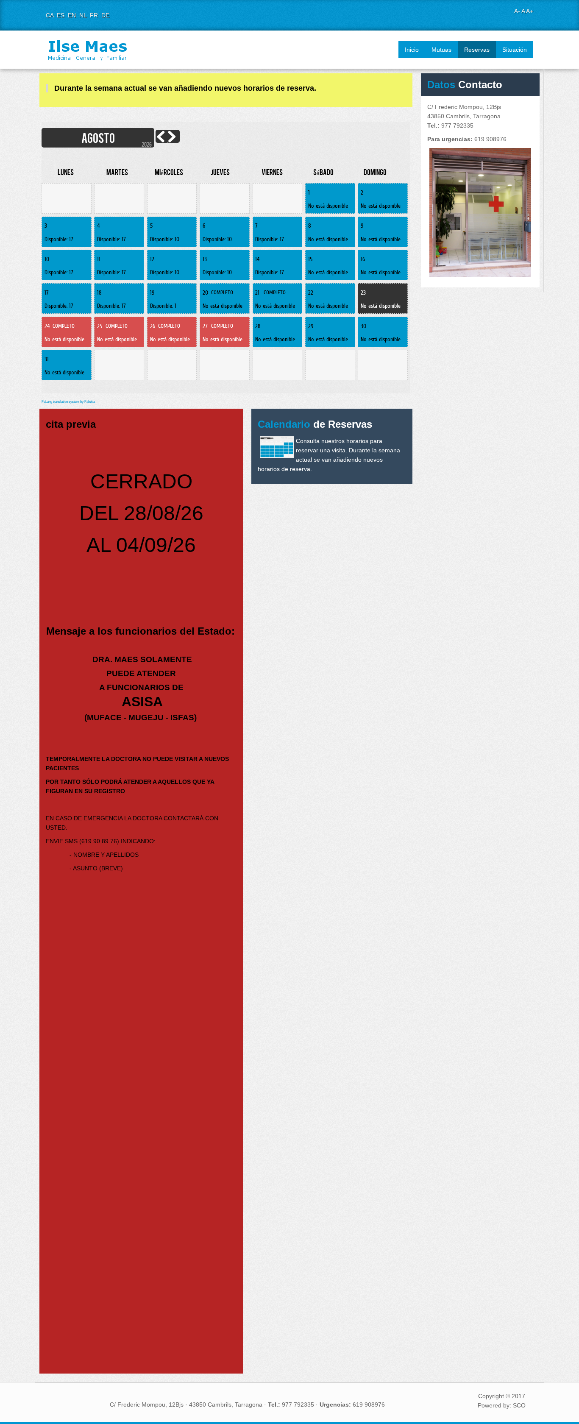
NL (83, 15)
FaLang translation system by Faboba (68, 402)
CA (50, 15)
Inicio (412, 49)
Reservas (477, 49)
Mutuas (441, 49)
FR (95, 15)
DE (105, 15)
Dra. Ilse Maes (88, 49)
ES (61, 15)
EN (73, 15)
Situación (514, 49)
